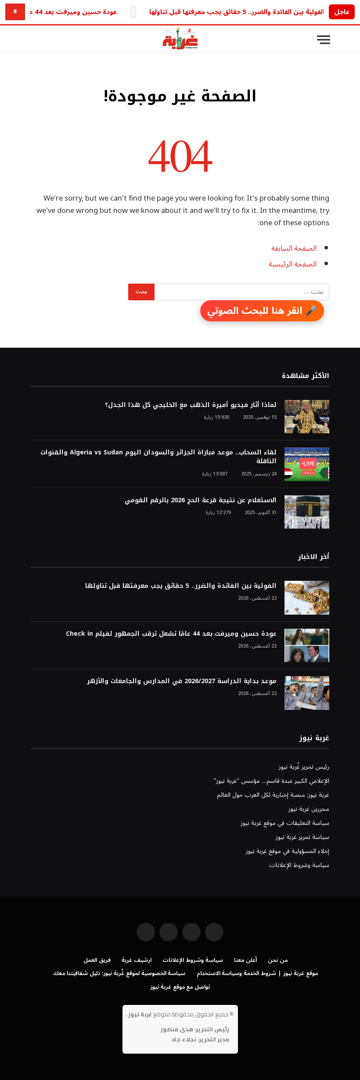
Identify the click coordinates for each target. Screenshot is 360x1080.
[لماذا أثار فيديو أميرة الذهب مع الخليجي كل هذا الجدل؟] (306, 417)
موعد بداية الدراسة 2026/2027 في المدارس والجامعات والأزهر (182, 681)
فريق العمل (97, 960)
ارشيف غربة (136, 960)
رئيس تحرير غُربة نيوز (304, 766)
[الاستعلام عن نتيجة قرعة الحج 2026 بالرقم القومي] (306, 512)
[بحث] (35, 40)
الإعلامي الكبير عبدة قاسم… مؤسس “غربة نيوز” (271, 780)
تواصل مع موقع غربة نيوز (180, 987)
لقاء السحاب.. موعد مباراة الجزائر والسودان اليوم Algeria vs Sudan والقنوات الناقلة (158, 457)
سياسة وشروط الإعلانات (299, 865)
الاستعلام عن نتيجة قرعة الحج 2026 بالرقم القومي (201, 500)
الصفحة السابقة (294, 248)
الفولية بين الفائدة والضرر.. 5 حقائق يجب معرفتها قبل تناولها (236, 12)
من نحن (278, 960)
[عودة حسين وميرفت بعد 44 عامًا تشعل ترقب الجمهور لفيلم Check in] (306, 645)
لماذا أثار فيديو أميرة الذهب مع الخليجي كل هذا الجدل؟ (191, 405)
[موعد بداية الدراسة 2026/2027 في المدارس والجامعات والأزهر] (306, 693)
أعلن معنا (245, 960)
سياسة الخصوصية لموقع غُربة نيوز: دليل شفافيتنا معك (119, 973)
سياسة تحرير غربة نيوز (302, 837)
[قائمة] (323, 40)
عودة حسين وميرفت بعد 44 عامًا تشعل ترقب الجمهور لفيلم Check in (171, 634)
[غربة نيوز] (180, 39)
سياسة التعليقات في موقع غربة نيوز (285, 823)
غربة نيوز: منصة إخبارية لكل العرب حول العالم (273, 794)
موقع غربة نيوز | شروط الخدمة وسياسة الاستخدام (257, 973)
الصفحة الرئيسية (293, 264)
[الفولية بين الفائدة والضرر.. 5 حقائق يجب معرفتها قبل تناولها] (306, 598)
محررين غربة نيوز (308, 809)
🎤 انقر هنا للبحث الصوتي (262, 311)
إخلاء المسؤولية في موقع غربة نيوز (287, 851)
